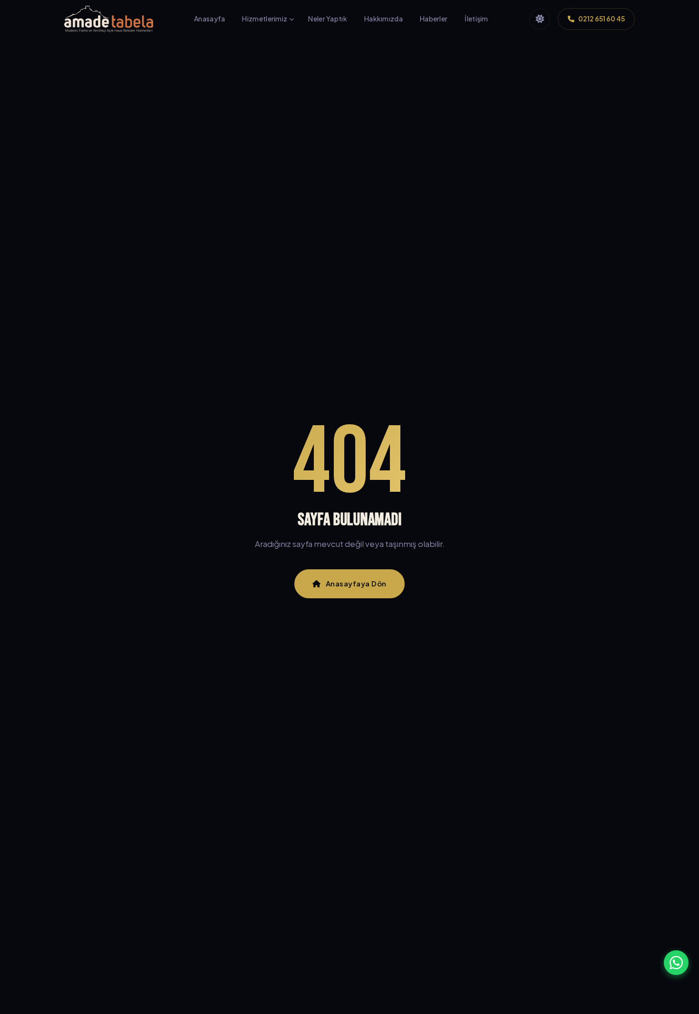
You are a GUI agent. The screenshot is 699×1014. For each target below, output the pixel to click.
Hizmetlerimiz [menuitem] (264, 18)
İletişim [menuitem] (476, 18)
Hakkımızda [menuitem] (383, 18)
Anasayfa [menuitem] (209, 18)
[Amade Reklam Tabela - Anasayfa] (108, 19)
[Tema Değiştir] (539, 19)
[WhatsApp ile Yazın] (676, 962)
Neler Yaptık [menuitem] (327, 18)
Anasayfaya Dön (356, 583)
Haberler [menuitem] (433, 18)
